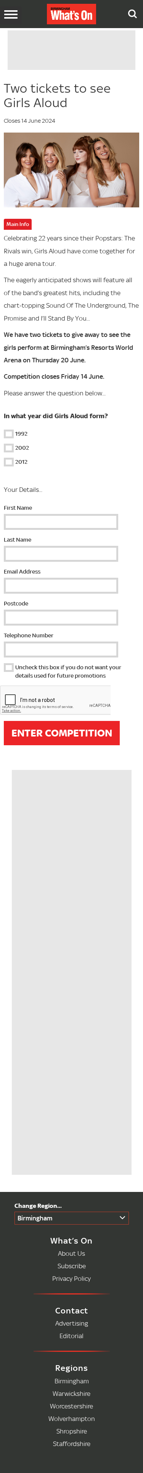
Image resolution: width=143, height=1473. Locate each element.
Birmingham (35, 1218)
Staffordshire (71, 1444)
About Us (71, 1253)
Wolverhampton (71, 1418)
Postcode (16, 603)
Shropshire (71, 1431)
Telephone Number (28, 635)
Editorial (71, 1336)
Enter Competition (61, 733)
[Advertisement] (73, 820)
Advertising (71, 1323)
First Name (18, 507)
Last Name (17, 539)
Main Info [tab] (17, 224)
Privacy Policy (71, 1278)
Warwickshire (71, 1393)
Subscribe (72, 1266)
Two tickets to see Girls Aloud (57, 95)
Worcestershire (71, 1406)
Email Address (22, 571)
